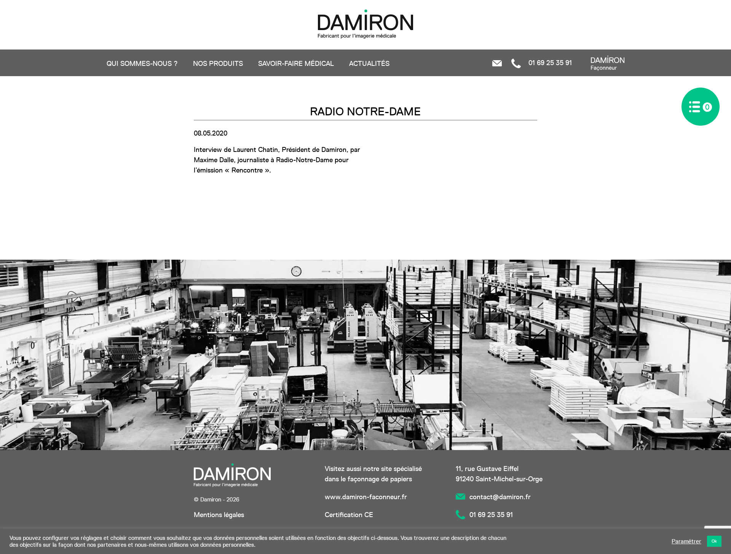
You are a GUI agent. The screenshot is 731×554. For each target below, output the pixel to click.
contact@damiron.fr (500, 497)
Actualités (369, 63)
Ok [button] (714, 541)
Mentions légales (219, 515)
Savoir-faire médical (296, 63)
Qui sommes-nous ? (142, 63)
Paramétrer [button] (686, 541)
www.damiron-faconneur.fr (366, 497)
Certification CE (349, 515)
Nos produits (218, 63)
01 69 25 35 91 (549, 63)
